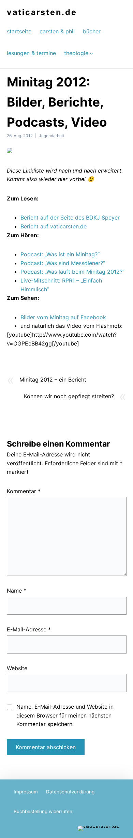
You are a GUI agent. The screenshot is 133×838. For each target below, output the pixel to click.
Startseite (19, 31)
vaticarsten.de (42, 12)
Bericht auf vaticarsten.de (53, 226)
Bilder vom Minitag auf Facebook (63, 317)
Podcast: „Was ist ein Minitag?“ (60, 254)
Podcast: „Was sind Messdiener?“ (62, 263)
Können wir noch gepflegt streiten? (69, 396)
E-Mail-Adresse (29, 629)
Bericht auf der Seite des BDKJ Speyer (70, 217)
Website (17, 668)
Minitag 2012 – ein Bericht (52, 379)
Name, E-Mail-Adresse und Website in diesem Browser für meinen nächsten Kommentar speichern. (65, 715)
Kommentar (24, 491)
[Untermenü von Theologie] (91, 53)
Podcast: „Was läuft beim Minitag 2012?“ (72, 271)
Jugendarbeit (51, 135)
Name (16, 590)
